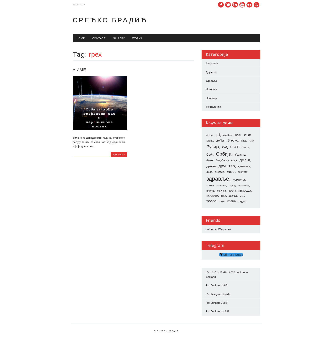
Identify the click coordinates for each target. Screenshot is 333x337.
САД (225, 147)
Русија (212, 146)
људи (242, 201)
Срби (209, 154)
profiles (220, 140)
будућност (222, 160)
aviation (228, 135)
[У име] (100, 129)
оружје (232, 190)
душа (209, 172)
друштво (227, 166)
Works (137, 38)
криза (210, 185)
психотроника (216, 195)
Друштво (119, 154)
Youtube (242, 5)
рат (242, 195)
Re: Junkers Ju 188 (218, 311)
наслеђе (243, 185)
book (238, 135)
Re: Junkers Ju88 (216, 285)
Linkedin (235, 5)
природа (244, 190)
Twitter (228, 5)
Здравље (211, 80)
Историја (211, 89)
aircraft (209, 135)
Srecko (232, 140)
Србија (223, 154)
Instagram (249, 5)
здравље (217, 178)
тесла (211, 201)
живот (231, 171)
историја (239, 179)
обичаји (221, 190)
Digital (209, 140)
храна (231, 201)
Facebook (221, 5)
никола (210, 190)
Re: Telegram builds (218, 294)
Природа (211, 98)
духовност (244, 166)
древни (245, 160)
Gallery (118, 38)
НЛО (251, 140)
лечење (221, 185)
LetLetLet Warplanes (218, 229)
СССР (234, 147)
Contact (98, 38)
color (247, 135)
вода (234, 160)
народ (232, 185)
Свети (245, 147)
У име (79, 69)
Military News (233, 255)
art (217, 134)
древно (211, 166)
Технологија (213, 106)
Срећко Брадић (110, 20)
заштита (242, 172)
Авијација (212, 63)
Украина (240, 154)
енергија (219, 171)
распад (233, 195)
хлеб (222, 201)
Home (81, 38)
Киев (243, 140)
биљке (210, 160)
